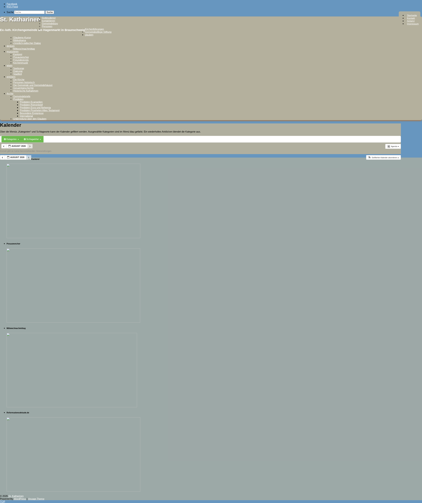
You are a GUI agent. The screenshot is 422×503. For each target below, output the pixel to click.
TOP (2, 501)
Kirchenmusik (20, 62)
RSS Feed (12, 6)
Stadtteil (17, 74)
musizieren (12, 51)
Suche (10, 12)
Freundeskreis (21, 60)
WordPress (20, 498)
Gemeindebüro (50, 23)
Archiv (10, 93)
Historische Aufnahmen (25, 90)
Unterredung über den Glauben (29, 118)
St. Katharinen (20, 19)
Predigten (18, 99)
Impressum (413, 23)
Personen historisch (24, 82)
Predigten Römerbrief (31, 104)
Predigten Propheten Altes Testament (40, 110)
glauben (89, 34)
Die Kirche (18, 79)
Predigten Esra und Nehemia (35, 107)
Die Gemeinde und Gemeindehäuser (33, 85)
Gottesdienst (49, 17)
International (26, 116)
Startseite (412, 15)
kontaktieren (48, 20)
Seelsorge (18, 68)
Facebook (12, 3)
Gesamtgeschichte (23, 88)
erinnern (11, 76)
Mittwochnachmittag (24, 48)
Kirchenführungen (94, 29)
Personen (47, 26)
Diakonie (18, 71)
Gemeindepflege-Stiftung (98, 31)
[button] (383, 157)
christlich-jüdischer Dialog (27, 43)
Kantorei (17, 54)
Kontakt (411, 18)
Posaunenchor (21, 57)
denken (11, 45)
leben (9, 65)
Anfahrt (411, 21)
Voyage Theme (36, 498)
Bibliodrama (19, 40)
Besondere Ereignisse (32, 113)
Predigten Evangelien (31, 102)
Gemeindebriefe (21, 96)
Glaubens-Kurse (22, 37)
